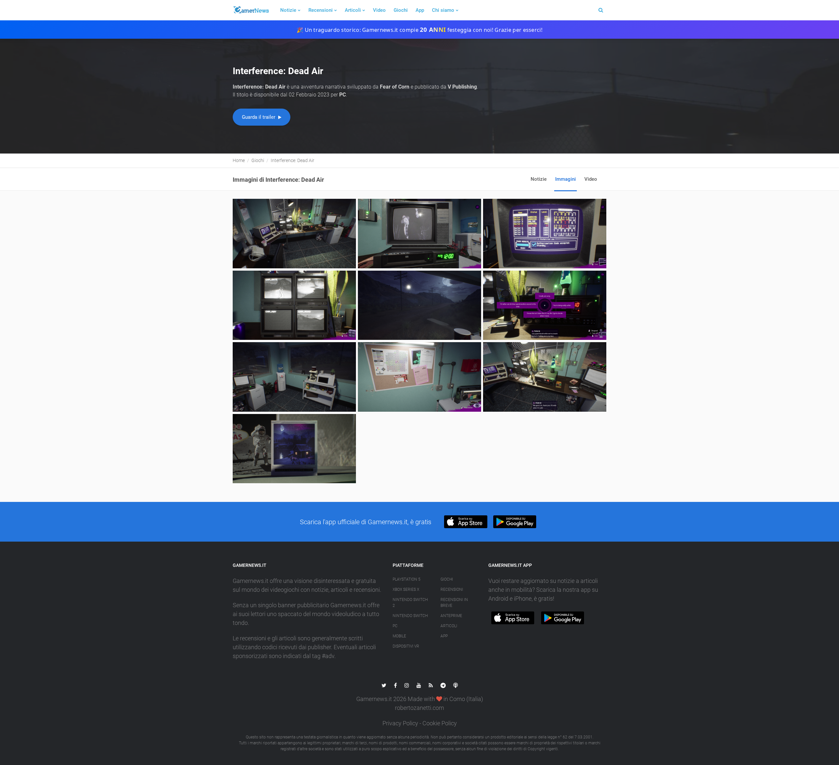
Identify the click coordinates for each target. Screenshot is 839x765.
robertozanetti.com (419, 707)
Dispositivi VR (406, 646)
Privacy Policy (400, 723)
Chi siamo (443, 10)
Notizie (288, 10)
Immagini (565, 179)
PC (395, 626)
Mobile (399, 636)
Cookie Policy (439, 723)
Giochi (401, 10)
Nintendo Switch (410, 615)
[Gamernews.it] (251, 10)
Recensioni (320, 10)
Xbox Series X (406, 589)
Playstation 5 (406, 579)
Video (379, 10)
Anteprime (451, 615)
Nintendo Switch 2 (410, 602)
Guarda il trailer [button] (259, 117)
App (420, 10)
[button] (465, 521)
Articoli (353, 10)
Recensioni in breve (454, 602)
